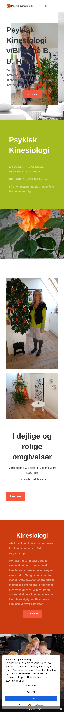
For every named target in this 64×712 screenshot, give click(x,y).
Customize (31, 685)
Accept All (31, 698)
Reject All (31, 692)
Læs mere (32, 94)
